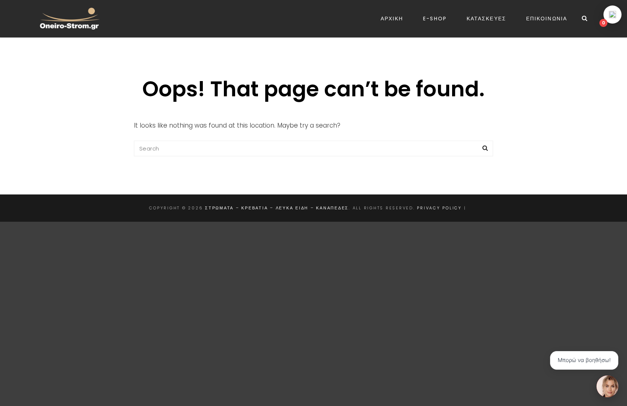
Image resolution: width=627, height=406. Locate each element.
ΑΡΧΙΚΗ (392, 18)
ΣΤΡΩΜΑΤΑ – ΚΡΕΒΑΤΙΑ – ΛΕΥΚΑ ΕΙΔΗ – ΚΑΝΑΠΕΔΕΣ (277, 208)
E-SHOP (435, 18)
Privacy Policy (439, 208)
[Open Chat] (607, 386)
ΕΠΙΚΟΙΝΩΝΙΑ (546, 18)
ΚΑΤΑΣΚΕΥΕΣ (486, 18)
